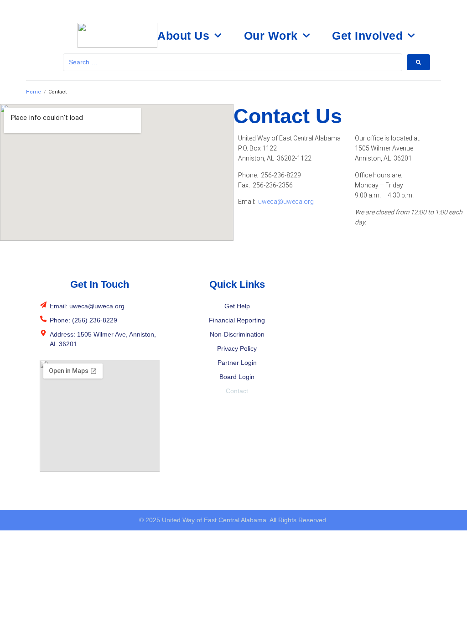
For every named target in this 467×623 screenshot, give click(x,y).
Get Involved (367, 35)
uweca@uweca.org (286, 201)
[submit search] (418, 62)
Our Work (271, 35)
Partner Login (237, 362)
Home (33, 92)
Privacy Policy (237, 348)
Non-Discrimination (237, 334)
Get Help (237, 306)
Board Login (236, 376)
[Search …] (233, 62)
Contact (237, 391)
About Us (183, 35)
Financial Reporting (237, 320)
